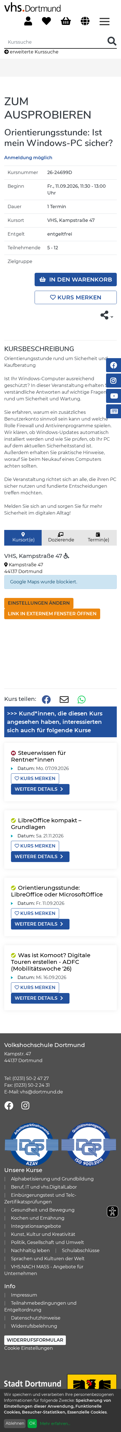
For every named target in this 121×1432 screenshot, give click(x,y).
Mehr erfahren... (55, 1423)
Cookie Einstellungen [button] (28, 1348)
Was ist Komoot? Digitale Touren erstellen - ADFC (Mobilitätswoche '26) (50, 962)
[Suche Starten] (112, 41)
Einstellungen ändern (39, 603)
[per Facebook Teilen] (46, 699)
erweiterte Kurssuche (34, 52)
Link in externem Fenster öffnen (52, 613)
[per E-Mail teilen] (64, 699)
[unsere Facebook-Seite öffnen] (8, 1106)
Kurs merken (78, 297)
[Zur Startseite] (32, 6)
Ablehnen (15, 1423)
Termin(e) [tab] (98, 540)
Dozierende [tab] (60, 540)
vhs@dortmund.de (41, 1092)
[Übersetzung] (85, 21)
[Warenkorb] (66, 21)
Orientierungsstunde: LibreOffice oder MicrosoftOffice (57, 891)
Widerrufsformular (35, 1340)
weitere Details (36, 789)
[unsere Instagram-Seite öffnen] (25, 1106)
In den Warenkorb (79, 279)
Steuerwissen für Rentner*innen (38, 756)
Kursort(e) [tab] (23, 540)
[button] (107, 315)
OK (32, 1423)
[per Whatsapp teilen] (82, 699)
